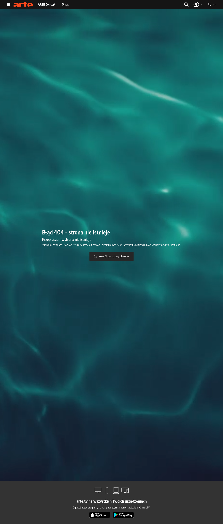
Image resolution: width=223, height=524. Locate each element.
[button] (160, 4)
